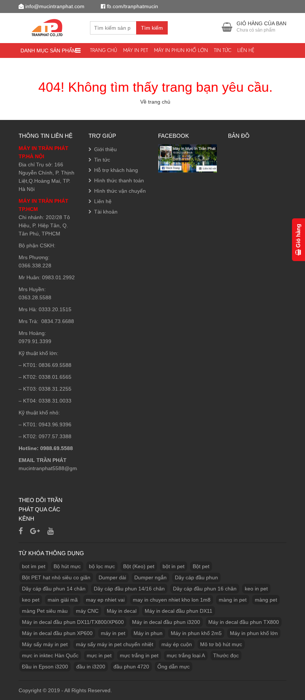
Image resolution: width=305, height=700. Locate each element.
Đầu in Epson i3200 (45, 667)
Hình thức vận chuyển (120, 191)
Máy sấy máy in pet (45, 644)
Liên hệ (245, 50)
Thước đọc (226, 655)
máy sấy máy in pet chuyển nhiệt (114, 644)
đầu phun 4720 (131, 667)
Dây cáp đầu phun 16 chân (205, 589)
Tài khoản (106, 212)
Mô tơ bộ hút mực (221, 644)
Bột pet (201, 566)
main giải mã (63, 600)
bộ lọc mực (102, 566)
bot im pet (33, 566)
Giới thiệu (105, 149)
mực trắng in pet (139, 655)
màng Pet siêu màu (45, 611)
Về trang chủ (155, 102)
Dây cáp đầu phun (196, 577)
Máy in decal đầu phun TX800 (243, 622)
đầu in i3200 (90, 667)
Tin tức (222, 50)
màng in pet (233, 600)
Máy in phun (148, 633)
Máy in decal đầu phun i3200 (166, 622)
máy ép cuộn (176, 644)
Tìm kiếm (152, 28)
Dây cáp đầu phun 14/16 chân (129, 589)
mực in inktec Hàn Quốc (50, 655)
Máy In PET (135, 50)
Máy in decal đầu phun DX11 (178, 611)
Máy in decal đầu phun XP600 (57, 633)
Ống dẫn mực (173, 667)
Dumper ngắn (150, 577)
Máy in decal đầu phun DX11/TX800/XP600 (73, 622)
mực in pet (99, 655)
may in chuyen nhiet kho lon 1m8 (172, 600)
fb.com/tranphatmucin (132, 6)
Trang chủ (103, 50)
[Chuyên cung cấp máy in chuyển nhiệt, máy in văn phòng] (49, 27)
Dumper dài (112, 577)
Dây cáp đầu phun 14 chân (54, 589)
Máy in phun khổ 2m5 (196, 633)
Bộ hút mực (67, 566)
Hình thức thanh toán (119, 180)
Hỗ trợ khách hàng (116, 170)
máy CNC (87, 611)
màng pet (266, 600)
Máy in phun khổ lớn (181, 50)
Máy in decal (122, 611)
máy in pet (113, 633)
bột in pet (173, 566)
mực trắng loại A (186, 655)
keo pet (30, 600)
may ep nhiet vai (105, 600)
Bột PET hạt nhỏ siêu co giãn (56, 577)
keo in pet (256, 589)
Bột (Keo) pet (138, 566)
